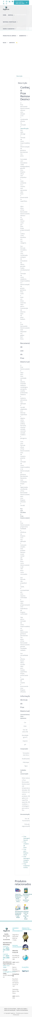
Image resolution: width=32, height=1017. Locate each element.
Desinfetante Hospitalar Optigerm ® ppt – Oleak (19, 914)
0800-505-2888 (6, 966)
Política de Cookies (22, 1008)
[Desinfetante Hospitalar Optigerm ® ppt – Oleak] (18, 907)
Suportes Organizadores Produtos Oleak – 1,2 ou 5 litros (19, 897)
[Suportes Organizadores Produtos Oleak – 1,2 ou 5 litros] (18, 890)
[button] (16, 42)
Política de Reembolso (22, 1010)
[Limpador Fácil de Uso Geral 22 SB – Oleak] (26, 907)
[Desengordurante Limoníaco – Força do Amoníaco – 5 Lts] (26, 890)
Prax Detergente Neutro (26, 838)
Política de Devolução (10, 1010)
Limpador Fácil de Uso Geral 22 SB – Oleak (26, 915)
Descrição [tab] (19, 76)
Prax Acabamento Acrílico (27, 865)
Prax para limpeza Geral (25, 852)
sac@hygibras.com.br (9, 972)
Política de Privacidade (10, 1008)
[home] (6, 928)
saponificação (24, 128)
